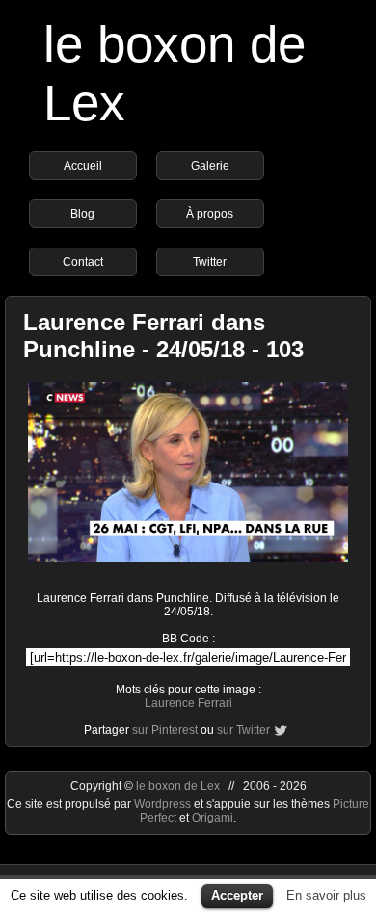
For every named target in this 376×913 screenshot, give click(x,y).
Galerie (210, 165)
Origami (212, 817)
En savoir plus (326, 895)
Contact (83, 262)
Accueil (83, 165)
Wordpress (164, 804)
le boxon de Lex (178, 786)
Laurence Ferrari (188, 703)
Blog (82, 214)
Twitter (210, 262)
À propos (209, 214)
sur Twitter (243, 730)
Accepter (237, 895)
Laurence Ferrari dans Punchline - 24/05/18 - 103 (163, 335)
